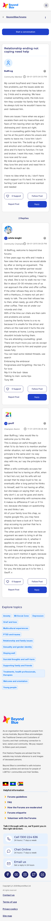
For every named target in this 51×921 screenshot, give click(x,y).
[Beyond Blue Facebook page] (7, 875)
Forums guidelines (17, 796)
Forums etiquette (16, 812)
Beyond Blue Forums (10, 5)
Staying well (9, 653)
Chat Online (22, 849)
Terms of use (10, 902)
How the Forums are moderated (24, 807)
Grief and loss (10, 622)
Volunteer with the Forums (21, 818)
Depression (38, 616)
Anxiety (6, 616)
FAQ (9, 802)
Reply (36, 204)
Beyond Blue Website (13, 720)
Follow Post (37, 196)
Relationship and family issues (18, 641)
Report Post (13, 204)
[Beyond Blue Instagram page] (25, 875)
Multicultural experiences (15, 628)
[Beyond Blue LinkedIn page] (42, 875)
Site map (7, 916)
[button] (8, 196)
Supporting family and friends (17, 665)
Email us (20, 861)
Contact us (9, 895)
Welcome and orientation (15, 681)
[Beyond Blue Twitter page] (33, 875)
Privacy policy (10, 909)
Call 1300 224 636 (26, 837)
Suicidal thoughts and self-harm (19, 659)
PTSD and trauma (11, 634)
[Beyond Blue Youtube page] (16, 875)
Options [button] (46, 17)
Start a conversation (25, 32)
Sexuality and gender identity (17, 647)
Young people (10, 687)
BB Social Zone (21, 616)
